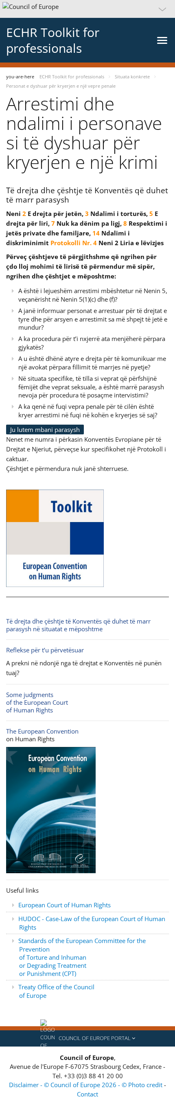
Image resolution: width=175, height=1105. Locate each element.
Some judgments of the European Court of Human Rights (37, 702)
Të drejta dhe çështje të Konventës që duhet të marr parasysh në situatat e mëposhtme (78, 625)
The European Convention (42, 731)
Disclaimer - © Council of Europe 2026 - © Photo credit (86, 1085)
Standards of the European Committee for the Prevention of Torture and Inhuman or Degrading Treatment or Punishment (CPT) (82, 957)
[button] (87, 9)
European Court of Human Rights (64, 905)
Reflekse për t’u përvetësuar (45, 650)
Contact (87, 1094)
